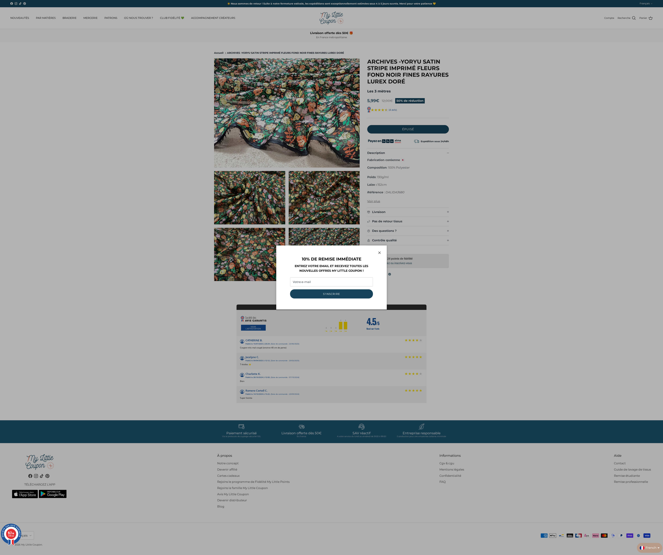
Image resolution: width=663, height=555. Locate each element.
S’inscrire (331, 294)
